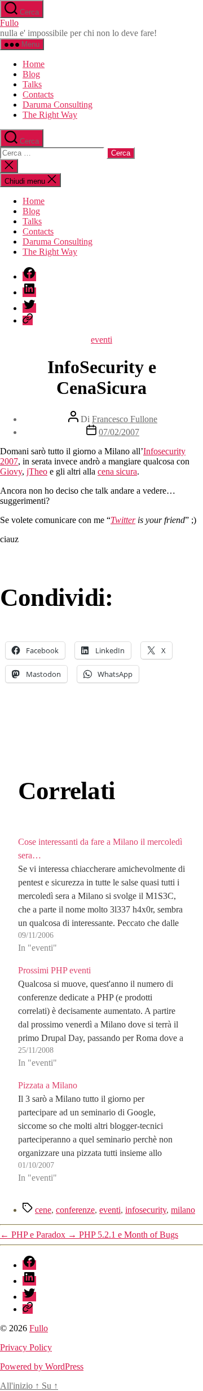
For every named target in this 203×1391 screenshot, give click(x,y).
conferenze (75, 1210)
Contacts (38, 94)
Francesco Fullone (124, 419)
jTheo (37, 471)
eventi (101, 339)
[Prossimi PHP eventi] (101, 1017)
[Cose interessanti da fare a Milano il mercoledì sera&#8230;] (101, 895)
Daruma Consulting (57, 104)
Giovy (11, 471)
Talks (32, 84)
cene (43, 1210)
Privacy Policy (26, 1347)
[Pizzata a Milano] (101, 1132)
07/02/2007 (119, 432)
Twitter (123, 520)
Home (34, 64)
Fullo (9, 23)
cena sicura (117, 471)
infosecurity (145, 1210)
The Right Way (50, 114)
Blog (31, 74)
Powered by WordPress (41, 1366)
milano (183, 1210)
